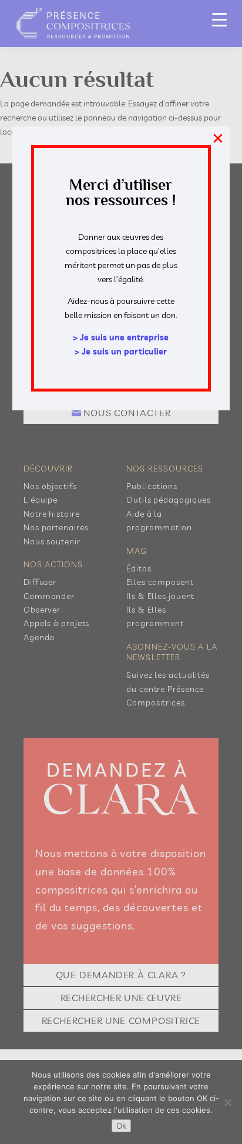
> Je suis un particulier (121, 351)
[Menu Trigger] (219, 19)
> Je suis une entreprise (121, 337)
